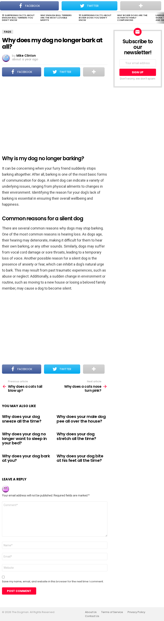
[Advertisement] (54, 113)
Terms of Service (112, 612)
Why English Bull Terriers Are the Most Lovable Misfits (56, 18)
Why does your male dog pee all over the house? (81, 419)
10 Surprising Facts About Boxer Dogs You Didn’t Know (95, 18)
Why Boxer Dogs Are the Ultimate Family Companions (132, 18)
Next (162, 18)
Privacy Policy (136, 612)
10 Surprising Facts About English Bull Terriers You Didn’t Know (18, 18)
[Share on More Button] (93, 71)
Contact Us (92, 616)
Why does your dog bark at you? (26, 458)
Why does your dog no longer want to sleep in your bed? (24, 438)
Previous (2, 18)
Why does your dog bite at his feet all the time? (80, 458)
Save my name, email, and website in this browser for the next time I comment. (53, 581)
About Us (91, 612)
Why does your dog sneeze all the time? (21, 419)
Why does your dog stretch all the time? (76, 436)
